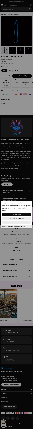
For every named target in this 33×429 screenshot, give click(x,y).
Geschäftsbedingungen (19, 226)
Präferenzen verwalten (16, 222)
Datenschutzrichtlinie (7, 226)
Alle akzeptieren (16, 214)
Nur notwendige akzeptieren (16, 218)
